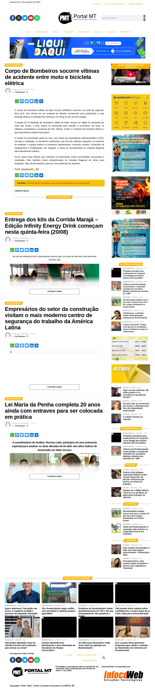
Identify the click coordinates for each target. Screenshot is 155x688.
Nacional (98, 32)
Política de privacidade (114, 4)
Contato (96, 4)
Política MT (68, 32)
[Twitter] (25, 18)
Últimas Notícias (136, 4)
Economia (111, 32)
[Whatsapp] (37, 18)
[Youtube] (31, 18)
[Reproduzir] (114, 82)
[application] (130, 74)
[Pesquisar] (144, 18)
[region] (77, 48)
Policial (55, 32)
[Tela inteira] (147, 82)
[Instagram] (19, 18)
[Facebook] (13, 18)
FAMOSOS (125, 32)
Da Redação (20, 92)
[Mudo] (142, 82)
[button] (104, 658)
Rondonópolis (41, 32)
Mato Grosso (83, 32)
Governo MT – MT (30, 169)
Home (28, 32)
